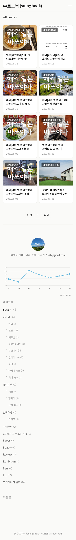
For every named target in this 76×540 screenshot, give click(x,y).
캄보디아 (14, 350)
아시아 (9, 317)
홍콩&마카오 (16, 344)
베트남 (13, 337)
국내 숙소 (15, 377)
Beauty (9, 447)
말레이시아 (15, 357)
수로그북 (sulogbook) (22, 5)
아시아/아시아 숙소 (16, 29)
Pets (7, 468)
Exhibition (11, 461)
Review (10, 454)
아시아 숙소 (16, 370)
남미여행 (9, 412)
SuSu (9, 309)
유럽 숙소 (15, 405)
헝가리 (13, 398)
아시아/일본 (12, 74)
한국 (12, 324)
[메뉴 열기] (69, 6)
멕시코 (13, 419)
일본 (13, 330)
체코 (12, 391)
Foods (9, 440)
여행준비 (10, 427)
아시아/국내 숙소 (51, 164)
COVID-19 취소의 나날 (17, 433)
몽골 (12, 364)
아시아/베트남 (49, 29)
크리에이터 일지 (14, 482)
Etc (7, 475)
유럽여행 (9, 384)
